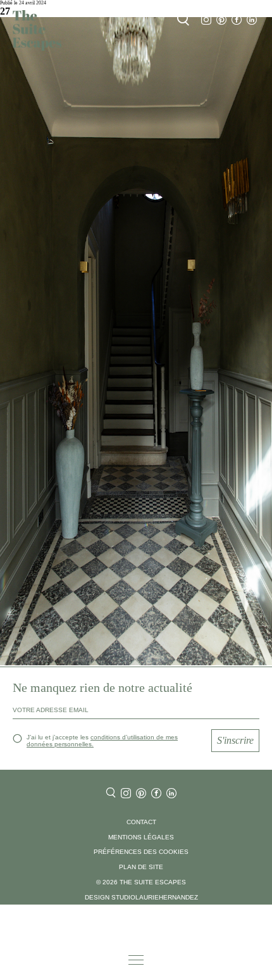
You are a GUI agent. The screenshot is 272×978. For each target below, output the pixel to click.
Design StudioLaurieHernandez (141, 897)
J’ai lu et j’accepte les (102, 741)
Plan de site (141, 866)
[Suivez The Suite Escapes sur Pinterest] (221, 20)
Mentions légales (141, 837)
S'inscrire (235, 740)
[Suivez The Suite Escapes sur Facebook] (236, 20)
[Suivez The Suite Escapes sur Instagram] (206, 20)
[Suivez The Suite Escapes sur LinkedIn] (251, 20)
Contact (141, 821)
